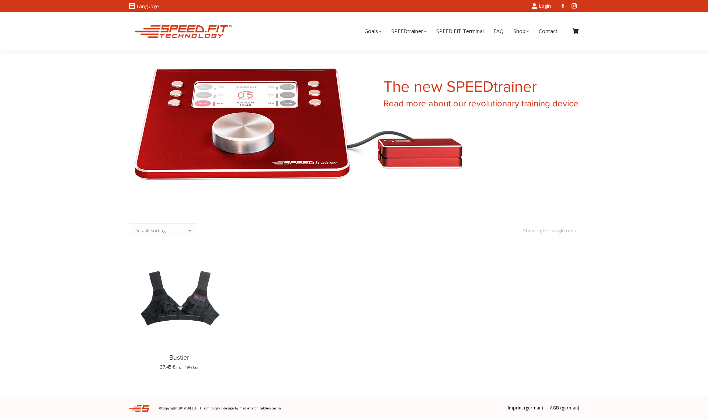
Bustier (179, 357)
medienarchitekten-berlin (260, 408)
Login (545, 6)
